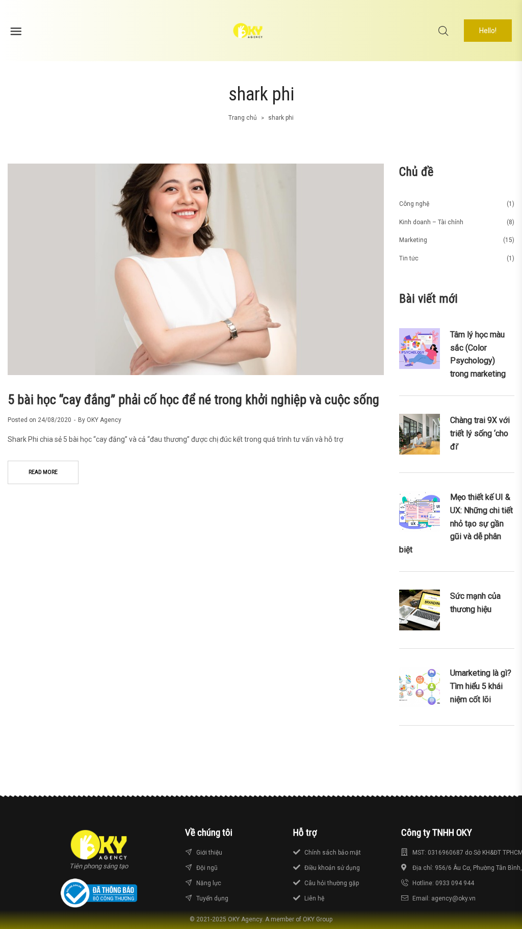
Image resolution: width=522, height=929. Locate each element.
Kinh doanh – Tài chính (431, 222)
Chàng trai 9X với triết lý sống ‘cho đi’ (480, 433)
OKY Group (317, 919)
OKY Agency (104, 419)
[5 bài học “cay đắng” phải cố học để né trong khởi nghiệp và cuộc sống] (196, 269)
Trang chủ (242, 117)
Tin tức (409, 258)
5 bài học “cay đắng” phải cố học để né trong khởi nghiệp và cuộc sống (193, 399)
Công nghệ (414, 203)
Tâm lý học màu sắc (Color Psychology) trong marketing (478, 354)
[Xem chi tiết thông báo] (99, 893)
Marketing (413, 240)
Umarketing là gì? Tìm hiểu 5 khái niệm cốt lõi (480, 686)
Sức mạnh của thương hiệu (475, 602)
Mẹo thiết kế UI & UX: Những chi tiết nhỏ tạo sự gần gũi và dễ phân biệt (456, 523)
